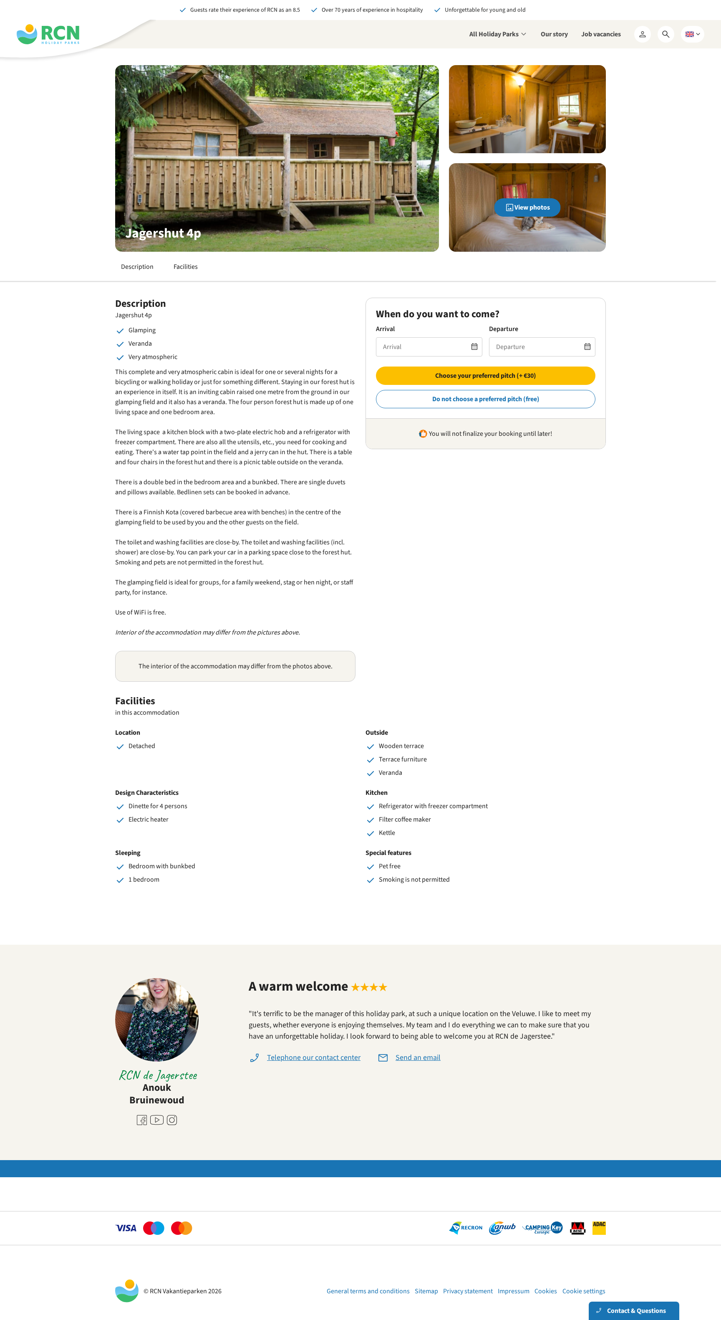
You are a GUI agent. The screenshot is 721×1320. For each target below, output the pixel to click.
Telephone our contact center (313, 1057)
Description (137, 266)
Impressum (513, 1291)
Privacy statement (468, 1291)
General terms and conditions (368, 1291)
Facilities (186, 266)
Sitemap (426, 1291)
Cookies (545, 1291)
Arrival (385, 329)
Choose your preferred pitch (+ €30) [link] (485, 375)
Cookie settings (583, 1291)
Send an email (418, 1057)
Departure (503, 329)
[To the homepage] (48, 34)
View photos (532, 207)
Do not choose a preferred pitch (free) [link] (485, 399)
